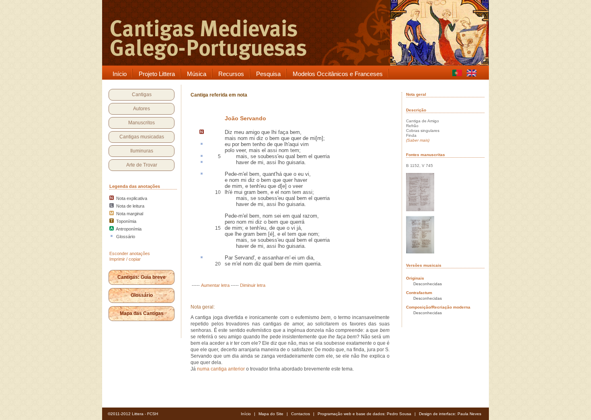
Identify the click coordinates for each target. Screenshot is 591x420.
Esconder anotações (129, 253)
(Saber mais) (417, 140)
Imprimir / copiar (125, 259)
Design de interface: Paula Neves (450, 414)
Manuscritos (141, 123)
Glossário (142, 295)
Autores (141, 108)
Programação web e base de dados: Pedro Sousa (364, 414)
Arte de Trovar (141, 165)
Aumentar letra (215, 285)
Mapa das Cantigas (142, 313)
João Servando (245, 118)
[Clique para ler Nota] (201, 132)
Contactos (300, 414)
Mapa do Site (271, 414)
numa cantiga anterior (221, 369)
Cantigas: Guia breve (141, 277)
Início (246, 414)
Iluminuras (141, 151)
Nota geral (416, 94)
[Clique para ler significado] (201, 144)
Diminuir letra (252, 285)
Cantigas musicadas (141, 137)
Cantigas (142, 94)
